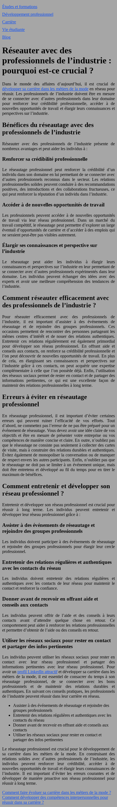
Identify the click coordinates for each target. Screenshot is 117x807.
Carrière (9, 22)
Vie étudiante (13, 29)
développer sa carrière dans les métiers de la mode (45, 88)
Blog (6, 37)
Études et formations (19, 6)
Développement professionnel (27, 14)
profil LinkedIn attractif (37, 671)
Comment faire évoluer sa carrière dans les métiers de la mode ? (56, 792)
